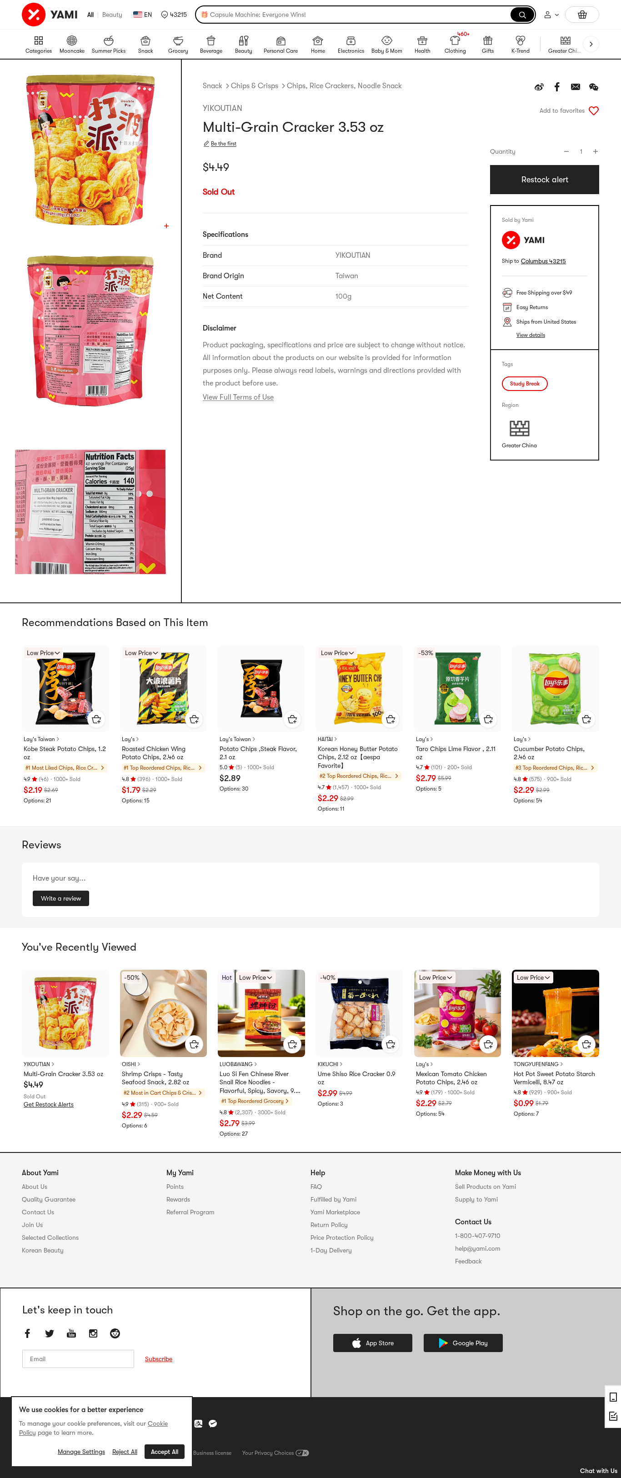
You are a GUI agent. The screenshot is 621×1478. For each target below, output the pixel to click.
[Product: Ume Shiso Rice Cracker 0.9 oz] (359, 1013)
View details (530, 335)
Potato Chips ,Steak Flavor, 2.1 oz (258, 753)
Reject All (124, 1451)
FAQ (316, 1186)
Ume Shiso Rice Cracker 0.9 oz (357, 1078)
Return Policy (329, 1224)
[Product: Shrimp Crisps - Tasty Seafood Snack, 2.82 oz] (163, 1013)
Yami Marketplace (335, 1212)
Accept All (164, 1451)
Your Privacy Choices (268, 1453)
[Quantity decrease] (566, 151)
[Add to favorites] (593, 110)
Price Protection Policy (342, 1237)
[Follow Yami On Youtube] (71, 1333)
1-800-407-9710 (478, 1235)
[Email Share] (575, 86)
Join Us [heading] (32, 1224)
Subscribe (158, 1359)
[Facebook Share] (557, 86)
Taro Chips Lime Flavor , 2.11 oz (456, 753)
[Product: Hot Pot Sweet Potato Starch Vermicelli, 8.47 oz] (555, 1013)
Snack (212, 86)
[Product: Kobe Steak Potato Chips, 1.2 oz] (65, 688)
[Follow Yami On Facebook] (27, 1333)
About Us (34, 1186)
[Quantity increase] (595, 151)
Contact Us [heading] (38, 1212)
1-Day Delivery (331, 1250)
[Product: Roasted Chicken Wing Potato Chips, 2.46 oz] (163, 688)
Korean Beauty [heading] (43, 1250)
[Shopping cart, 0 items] (582, 14)
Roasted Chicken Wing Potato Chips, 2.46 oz (153, 753)
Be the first (223, 143)
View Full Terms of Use (238, 397)
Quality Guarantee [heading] (48, 1199)
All (90, 14)
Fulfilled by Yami (333, 1199)
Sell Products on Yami (485, 1186)
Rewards (178, 1199)
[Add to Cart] (96, 719)
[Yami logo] (50, 14)
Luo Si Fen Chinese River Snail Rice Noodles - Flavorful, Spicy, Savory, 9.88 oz (261, 1082)
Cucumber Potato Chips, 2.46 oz (549, 753)
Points (175, 1186)
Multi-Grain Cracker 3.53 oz (63, 1073)
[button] (173, 14)
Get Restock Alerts (49, 1104)
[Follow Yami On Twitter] (49, 1333)
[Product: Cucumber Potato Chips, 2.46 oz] (555, 688)
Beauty (112, 14)
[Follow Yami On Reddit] (115, 1333)
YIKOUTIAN (222, 108)
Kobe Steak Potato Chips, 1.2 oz (65, 753)
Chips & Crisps (254, 86)
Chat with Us (598, 1470)
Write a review (61, 898)
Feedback (468, 1261)
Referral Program (190, 1212)
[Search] (522, 14)
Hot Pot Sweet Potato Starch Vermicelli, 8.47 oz (554, 1078)
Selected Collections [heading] (50, 1237)
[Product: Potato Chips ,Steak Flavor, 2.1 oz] (261, 688)
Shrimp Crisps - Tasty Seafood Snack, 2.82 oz (155, 1078)
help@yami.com (478, 1248)
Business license (212, 1453)
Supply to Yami (476, 1199)
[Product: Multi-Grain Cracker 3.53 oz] (65, 1013)
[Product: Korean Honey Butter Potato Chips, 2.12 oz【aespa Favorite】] (359, 688)
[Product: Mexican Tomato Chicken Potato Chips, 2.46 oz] (457, 1013)
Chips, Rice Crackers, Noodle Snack (344, 86)
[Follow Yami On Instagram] (93, 1333)
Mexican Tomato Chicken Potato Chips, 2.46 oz (451, 1078)
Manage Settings (81, 1451)
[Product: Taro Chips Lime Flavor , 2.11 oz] (457, 688)
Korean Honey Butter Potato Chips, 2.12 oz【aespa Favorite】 (358, 757)
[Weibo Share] (539, 86)
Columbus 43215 (543, 261)
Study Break (525, 384)
